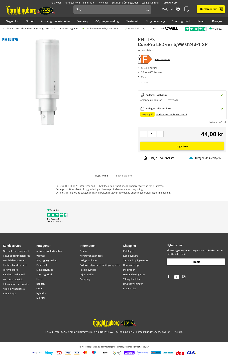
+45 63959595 (126, 331)
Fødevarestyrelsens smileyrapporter (100, 265)
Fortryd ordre (170, 2)
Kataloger (56, 2)
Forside (20, 28)
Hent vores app (131, 265)
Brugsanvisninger (133, 283)
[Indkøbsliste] (187, 9)
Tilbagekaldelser (132, 279)
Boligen (217, 21)
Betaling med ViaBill (14, 274)
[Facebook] (169, 277)
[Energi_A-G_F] (146, 59)
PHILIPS (146, 39)
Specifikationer (124, 175)
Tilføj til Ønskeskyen (208, 158)
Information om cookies (16, 284)
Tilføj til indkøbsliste (161, 158)
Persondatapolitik (13, 279)
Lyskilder (51, 28)
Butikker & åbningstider (125, 2)
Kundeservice (72, 2)
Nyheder (103, 2)
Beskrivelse (101, 175)
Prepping (85, 279)
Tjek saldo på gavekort (135, 260)
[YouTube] (176, 277)
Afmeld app (9, 293)
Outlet (30, 21)
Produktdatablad (162, 59)
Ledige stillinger (150, 2)
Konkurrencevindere (91, 255)
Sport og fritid (181, 21)
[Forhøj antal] (160, 134)
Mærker (40, 297)
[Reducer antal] (143, 134)
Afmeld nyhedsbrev (14, 288)
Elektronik (132, 21)
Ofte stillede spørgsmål (16, 251)
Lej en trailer (87, 274)
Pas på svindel (88, 269)
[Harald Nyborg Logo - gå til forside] (30, 10)
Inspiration (89, 2)
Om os (83, 251)
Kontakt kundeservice (15, 265)
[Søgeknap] (147, 9)
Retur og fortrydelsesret (16, 255)
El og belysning (155, 21)
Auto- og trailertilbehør (55, 21)
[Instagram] (184, 277)
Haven (201, 21)
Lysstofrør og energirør (70, 28)
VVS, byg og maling (107, 21)
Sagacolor (12, 21)
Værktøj (82, 21)
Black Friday (130, 288)
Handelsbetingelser (14, 260)
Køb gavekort (130, 255)
